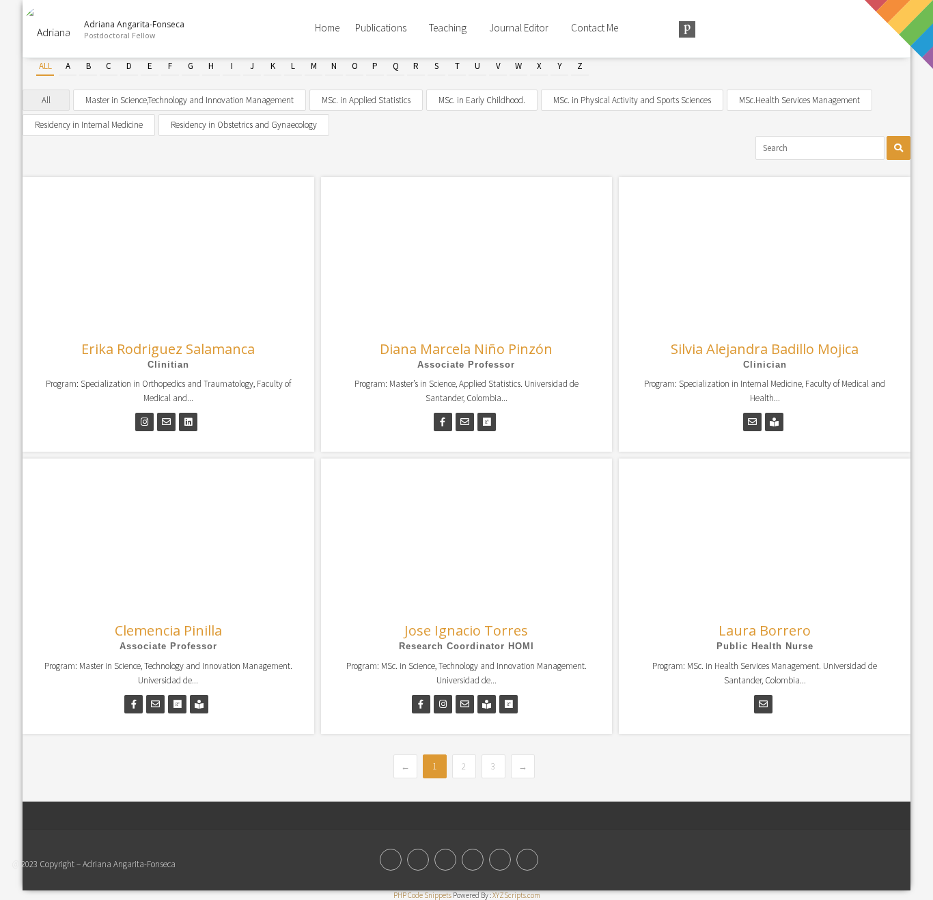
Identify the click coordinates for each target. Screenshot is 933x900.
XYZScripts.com (516, 895)
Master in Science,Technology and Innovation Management (189, 100)
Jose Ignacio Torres (466, 630)
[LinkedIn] (500, 860)
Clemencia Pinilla (168, 630)
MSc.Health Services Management (799, 100)
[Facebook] (418, 860)
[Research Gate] (473, 860)
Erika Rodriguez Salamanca (168, 349)
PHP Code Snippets (422, 895)
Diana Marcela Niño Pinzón (466, 349)
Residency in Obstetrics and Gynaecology (244, 125)
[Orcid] (445, 860)
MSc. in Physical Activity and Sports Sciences (632, 100)
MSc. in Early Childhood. (481, 100)
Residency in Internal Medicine (89, 125)
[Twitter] (391, 860)
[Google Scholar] (527, 860)
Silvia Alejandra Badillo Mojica (765, 349)
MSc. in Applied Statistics (366, 100)
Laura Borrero (765, 630)
